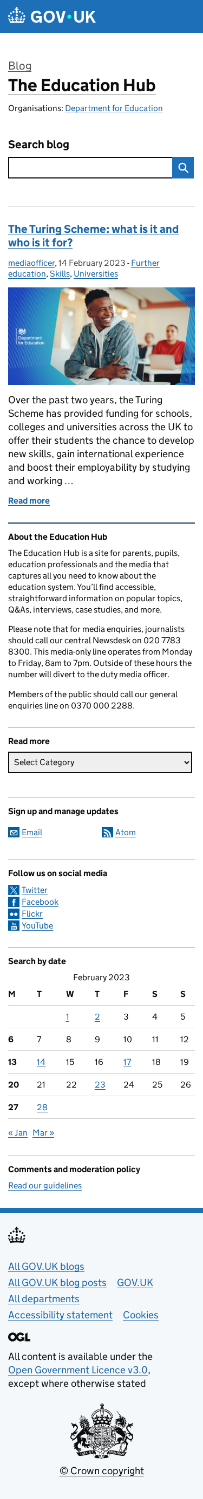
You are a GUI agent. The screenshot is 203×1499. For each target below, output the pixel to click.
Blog (19, 66)
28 (42, 1107)
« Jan (18, 1132)
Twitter (35, 890)
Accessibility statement (60, 1315)
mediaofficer (31, 263)
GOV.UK (135, 1282)
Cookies (141, 1315)
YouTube (37, 925)
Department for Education (114, 108)
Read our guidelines (45, 1185)
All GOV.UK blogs (46, 1266)
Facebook (40, 902)
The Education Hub (82, 85)
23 (100, 1084)
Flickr (32, 914)
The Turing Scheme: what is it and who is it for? (93, 236)
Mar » (43, 1132)
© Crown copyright (102, 1470)
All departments (44, 1298)
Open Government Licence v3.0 (78, 1370)
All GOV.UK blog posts (57, 1282)
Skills (60, 274)
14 (41, 1062)
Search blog (38, 145)
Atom (125, 832)
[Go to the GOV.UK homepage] (52, 16)
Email (32, 832)
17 (127, 1062)
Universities (96, 274)
